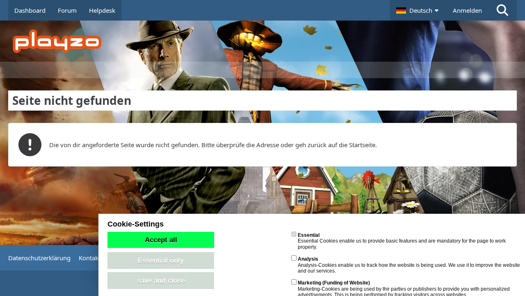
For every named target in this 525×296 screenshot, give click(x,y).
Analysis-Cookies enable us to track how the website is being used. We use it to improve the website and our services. (409, 265)
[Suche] (502, 10)
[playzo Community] (268, 41)
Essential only (161, 260)
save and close (161, 280)
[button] (418, 10)
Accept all (161, 239)
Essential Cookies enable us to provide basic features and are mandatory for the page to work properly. (402, 241)
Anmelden (467, 10)
